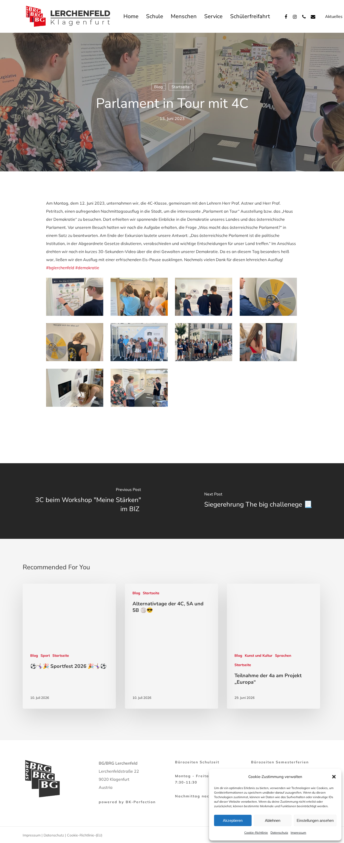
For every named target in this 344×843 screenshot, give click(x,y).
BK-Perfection (141, 802)
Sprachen (283, 655)
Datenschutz (279, 832)
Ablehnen (272, 820)
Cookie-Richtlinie (256, 832)
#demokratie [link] (87, 267)
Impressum (298, 832)
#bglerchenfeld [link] (60, 267)
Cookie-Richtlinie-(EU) (84, 835)
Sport (45, 655)
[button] (333, 776)
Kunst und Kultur (258, 655)
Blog (158, 87)
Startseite (180, 87)
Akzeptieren (233, 820)
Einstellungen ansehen (315, 820)
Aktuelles (333, 16)
